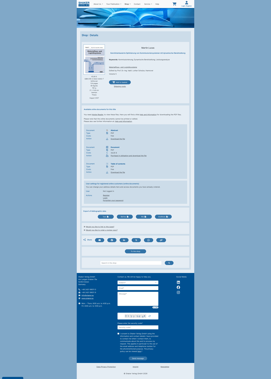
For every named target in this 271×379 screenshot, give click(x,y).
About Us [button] (98, 4)
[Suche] (169, 263)
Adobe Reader (97, 115)
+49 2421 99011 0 (89, 289)
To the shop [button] (135, 251)
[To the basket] (174, 4)
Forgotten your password (113, 200)
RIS (142, 217)
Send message (138, 358)
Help (157, 4)
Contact (137, 4)
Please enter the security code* (130, 323)
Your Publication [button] (113, 4)
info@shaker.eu (88, 295)
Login (105, 198)
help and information (148, 115)
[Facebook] (178, 287)
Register (106, 195)
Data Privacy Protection (106, 367)
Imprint (135, 367)
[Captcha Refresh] (149, 316)
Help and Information (123, 121)
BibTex (123, 217)
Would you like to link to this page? (100, 227)
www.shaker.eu (87, 298)
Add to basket (121, 82)
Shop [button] (128, 4)
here (139, 351)
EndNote (161, 217)
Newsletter (165, 367)
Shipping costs (120, 86)
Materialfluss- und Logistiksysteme (123, 67)
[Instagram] (178, 292)
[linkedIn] (178, 282)
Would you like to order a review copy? (102, 230)
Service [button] (147, 4)
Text (104, 217)
